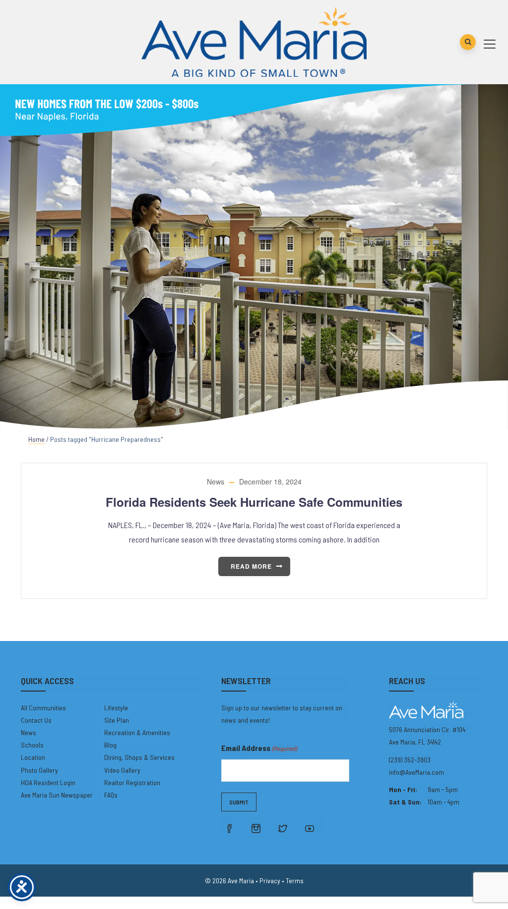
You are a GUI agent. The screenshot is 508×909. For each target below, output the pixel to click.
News (215, 481)
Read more (251, 566)
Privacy (269, 880)
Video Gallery (122, 770)
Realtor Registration (132, 782)
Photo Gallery (39, 770)
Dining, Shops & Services (139, 757)
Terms (295, 880)
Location (33, 757)
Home (36, 439)
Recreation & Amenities (137, 732)
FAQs (111, 795)
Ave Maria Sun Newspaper (57, 795)
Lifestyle (116, 707)
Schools (32, 745)
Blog (110, 745)
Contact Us (36, 720)
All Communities (43, 707)
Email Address (259, 747)
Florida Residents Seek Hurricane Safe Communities (254, 501)
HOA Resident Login (48, 782)
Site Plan (116, 720)
